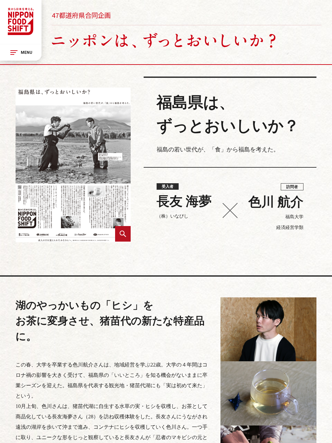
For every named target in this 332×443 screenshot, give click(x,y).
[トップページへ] (21, 22)
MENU (26, 52)
